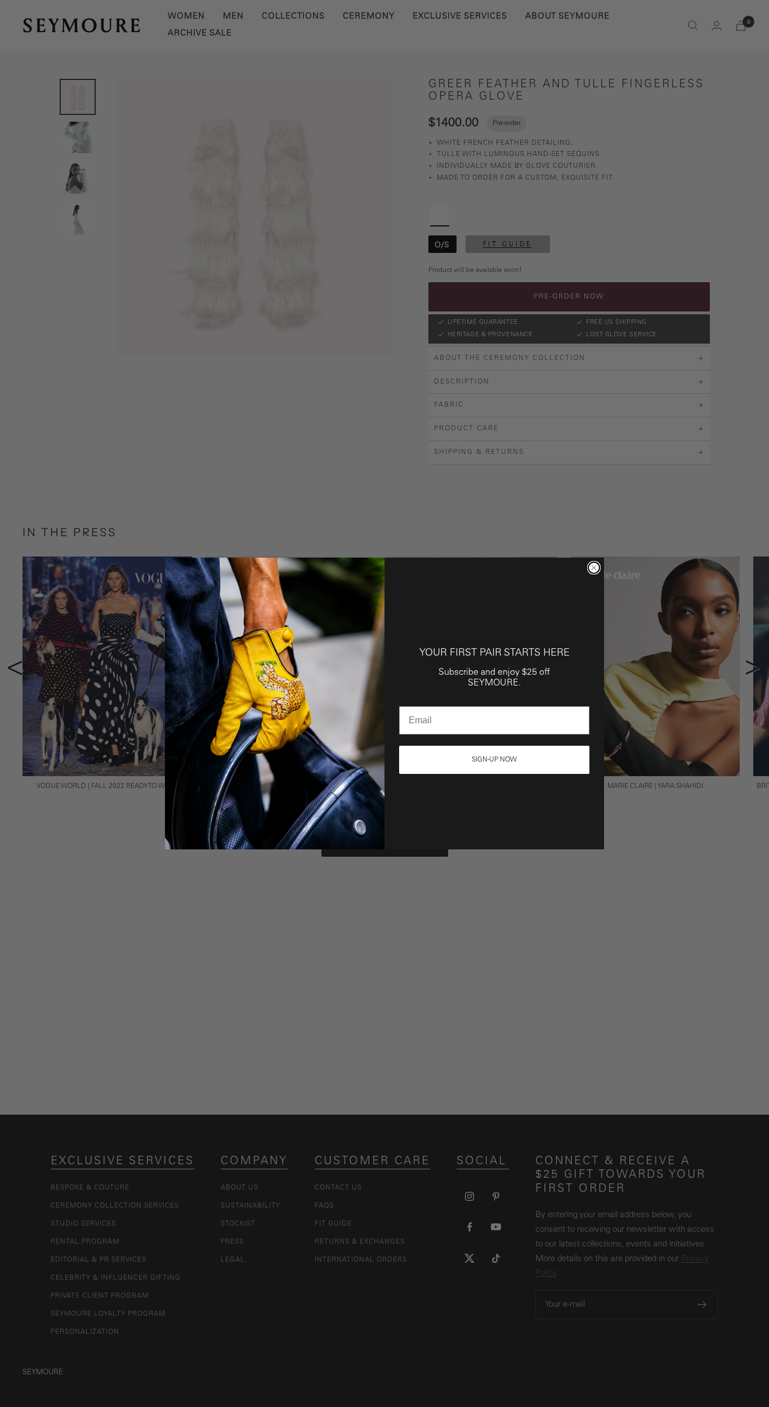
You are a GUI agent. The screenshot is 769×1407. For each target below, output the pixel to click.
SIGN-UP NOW (494, 759)
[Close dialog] (594, 567)
